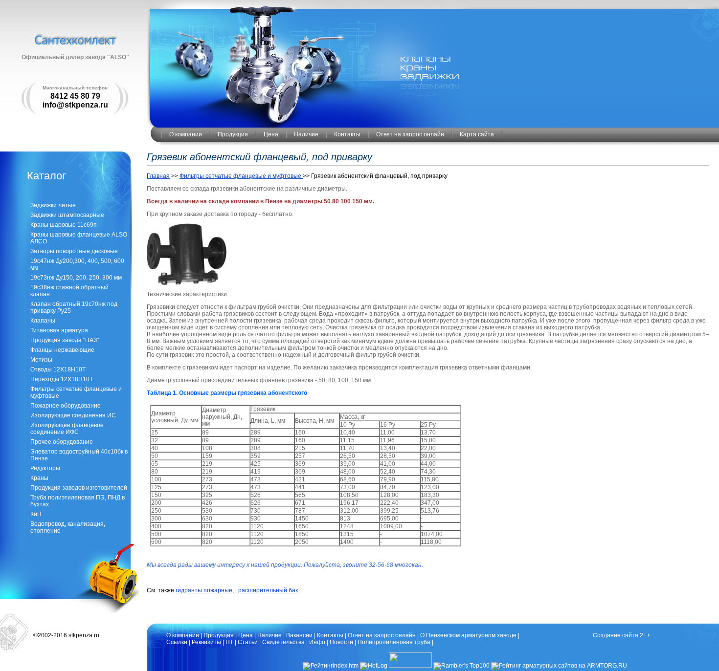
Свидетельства (283, 642)
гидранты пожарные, (205, 590)
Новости (341, 642)
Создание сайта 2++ (621, 635)
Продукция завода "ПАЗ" (64, 340)
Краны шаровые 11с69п (63, 224)
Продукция (233, 134)
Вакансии (299, 635)
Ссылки (176, 642)
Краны (39, 478)
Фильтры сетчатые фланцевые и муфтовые (241, 176)
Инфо (317, 642)
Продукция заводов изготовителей (78, 487)
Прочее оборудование (61, 441)
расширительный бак (267, 590)
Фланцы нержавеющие (62, 349)
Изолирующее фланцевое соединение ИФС (67, 428)
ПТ (229, 642)
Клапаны (42, 320)
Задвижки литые (53, 205)
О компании (185, 134)
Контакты (347, 134)
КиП (36, 514)
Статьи (248, 642)
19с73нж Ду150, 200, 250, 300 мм (76, 277)
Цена (271, 134)
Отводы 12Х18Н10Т (58, 369)
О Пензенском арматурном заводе (468, 635)
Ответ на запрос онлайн (410, 134)
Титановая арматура (59, 330)
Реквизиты (206, 642)
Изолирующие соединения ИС (73, 415)
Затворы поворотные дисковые (74, 251)
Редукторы (45, 468)
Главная (158, 176)
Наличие (306, 134)
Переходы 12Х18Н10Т (61, 379)
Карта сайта (477, 134)
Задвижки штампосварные (67, 215)
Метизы (41, 359)
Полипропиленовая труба (394, 642)
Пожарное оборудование (65, 405)
